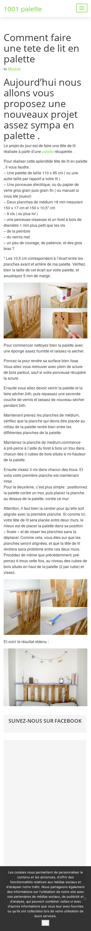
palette (48, 151)
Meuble (14, 69)
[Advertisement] (44, 814)
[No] (85, 898)
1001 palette (23, 8)
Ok (45, 923)
